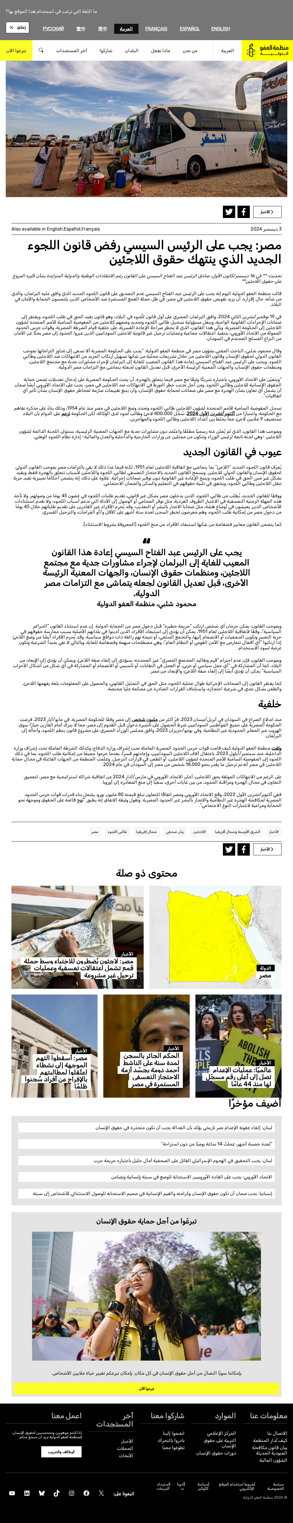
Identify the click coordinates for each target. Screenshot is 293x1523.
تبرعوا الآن (146, 1388)
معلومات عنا (268, 1415)
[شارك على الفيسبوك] (243, 212)
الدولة (265, 968)
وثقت (277, 748)
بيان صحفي (175, 832)
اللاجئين (199, 832)
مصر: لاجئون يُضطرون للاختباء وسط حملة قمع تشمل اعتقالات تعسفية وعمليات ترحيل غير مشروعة (78, 968)
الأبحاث (126, 1455)
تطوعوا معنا (173, 1447)
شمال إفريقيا (146, 832)
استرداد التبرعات (163, 1486)
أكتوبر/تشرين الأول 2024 (211, 413)
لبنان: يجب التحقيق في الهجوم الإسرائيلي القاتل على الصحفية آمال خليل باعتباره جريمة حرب (183, 1160)
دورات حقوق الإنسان (216, 1453)
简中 (102, 29)
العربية (126, 29)
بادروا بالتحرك (171, 1440)
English (220, 29)
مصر (94, 832)
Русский (53, 29)
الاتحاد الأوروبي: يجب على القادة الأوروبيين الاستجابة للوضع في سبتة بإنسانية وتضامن (191, 1177)
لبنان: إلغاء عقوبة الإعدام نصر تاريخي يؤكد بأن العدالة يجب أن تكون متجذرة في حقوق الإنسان (184, 1127)
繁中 (81, 29)
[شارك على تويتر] (229, 212)
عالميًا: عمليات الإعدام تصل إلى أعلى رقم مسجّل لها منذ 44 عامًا (238, 1077)
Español (190, 29)
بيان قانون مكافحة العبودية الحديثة (269, 1450)
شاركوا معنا (168, 1415)
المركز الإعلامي (221, 1433)
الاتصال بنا (277, 1433)
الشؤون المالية (273, 1460)
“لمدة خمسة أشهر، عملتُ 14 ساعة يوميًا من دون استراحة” (216, 1144)
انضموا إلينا (174, 1433)
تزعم (66, 413)
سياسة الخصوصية (275, 1486)
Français (156, 29)
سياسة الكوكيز (202, 1486)
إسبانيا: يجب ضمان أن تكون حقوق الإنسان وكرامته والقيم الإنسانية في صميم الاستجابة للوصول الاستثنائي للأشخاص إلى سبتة (152, 1193)
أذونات (180, 1486)
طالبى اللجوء (117, 832)
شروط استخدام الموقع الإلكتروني (236, 1486)
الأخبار (274, 832)
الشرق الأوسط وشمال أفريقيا (237, 832)
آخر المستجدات (114, 1419)
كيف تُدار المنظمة (270, 1440)
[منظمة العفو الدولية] (267, 50)
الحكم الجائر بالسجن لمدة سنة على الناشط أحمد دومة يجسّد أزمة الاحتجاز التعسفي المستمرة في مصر (150, 1070)
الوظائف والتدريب (61, 1452)
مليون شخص (145, 719)
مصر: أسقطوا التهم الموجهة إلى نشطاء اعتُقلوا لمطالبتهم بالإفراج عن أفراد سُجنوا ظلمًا (56, 1072)
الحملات (125, 1448)
